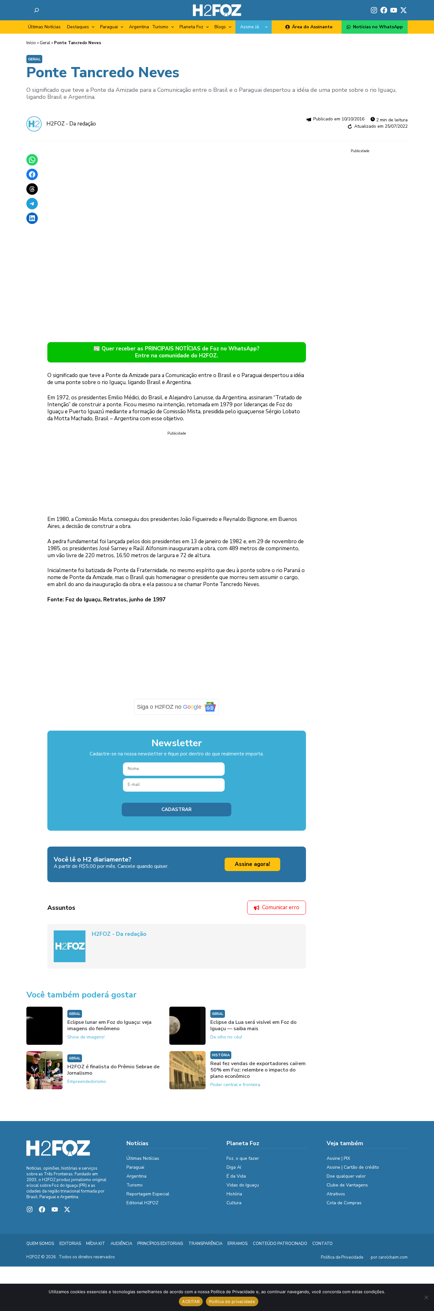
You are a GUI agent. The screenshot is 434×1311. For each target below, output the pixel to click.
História (221, 1055)
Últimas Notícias (44, 27)
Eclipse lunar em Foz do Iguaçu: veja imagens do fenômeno (109, 1025)
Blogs (220, 27)
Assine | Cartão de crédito (353, 1167)
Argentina (139, 27)
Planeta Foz (191, 27)
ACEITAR (191, 1301)
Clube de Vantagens (347, 1185)
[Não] (426, 1297)
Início (31, 43)
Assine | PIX (338, 1158)
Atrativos (336, 1194)
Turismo (160, 27)
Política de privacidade (232, 1301)
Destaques (78, 27)
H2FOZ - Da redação (71, 123)
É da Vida (236, 1176)
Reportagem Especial (147, 1194)
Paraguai (109, 27)
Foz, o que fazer (243, 1158)
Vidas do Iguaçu (243, 1185)
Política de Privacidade (342, 1257)
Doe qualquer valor (346, 1176)
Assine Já (249, 27)
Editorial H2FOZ (142, 1203)
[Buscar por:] (36, 10)
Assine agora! (252, 864)
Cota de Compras (344, 1203)
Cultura (234, 1203)
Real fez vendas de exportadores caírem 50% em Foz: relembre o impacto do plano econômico (258, 1070)
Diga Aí (234, 1167)
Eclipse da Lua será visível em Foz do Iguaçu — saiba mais (253, 1025)
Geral (45, 43)
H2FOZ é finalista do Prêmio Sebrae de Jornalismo (113, 1070)
